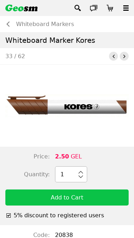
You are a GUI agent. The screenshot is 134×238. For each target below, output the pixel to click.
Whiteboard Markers (45, 24)
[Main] (21, 8)
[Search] (78, 8)
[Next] (124, 56)
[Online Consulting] (94, 8)
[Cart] (110, 8)
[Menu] (126, 8)
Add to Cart (67, 197)
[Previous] (113, 56)
